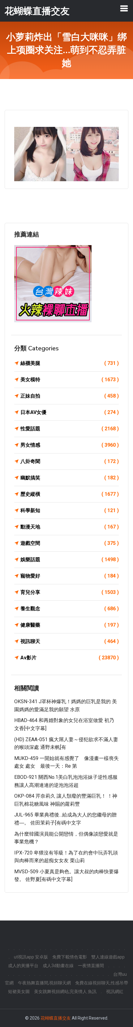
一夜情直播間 (91, 965)
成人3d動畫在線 (58, 965)
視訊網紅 (114, 991)
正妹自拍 (69, 396)
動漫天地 (69, 527)
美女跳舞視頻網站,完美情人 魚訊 (65, 991)
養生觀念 (69, 609)
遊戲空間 (69, 543)
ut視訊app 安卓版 (31, 956)
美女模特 (69, 379)
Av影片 (69, 658)
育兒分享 (69, 592)
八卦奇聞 (69, 461)
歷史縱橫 (69, 494)
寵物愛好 (69, 576)
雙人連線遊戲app (108, 956)
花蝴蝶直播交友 (56, 1018)
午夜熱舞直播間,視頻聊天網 (44, 982)
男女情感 (69, 445)
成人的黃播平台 (23, 965)
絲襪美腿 (69, 363)
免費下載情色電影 (69, 956)
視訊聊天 (69, 641)
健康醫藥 (69, 625)
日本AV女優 (69, 412)
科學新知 (69, 510)
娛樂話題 (69, 559)
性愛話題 (69, 429)
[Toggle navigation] (124, 8)
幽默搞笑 (69, 478)
